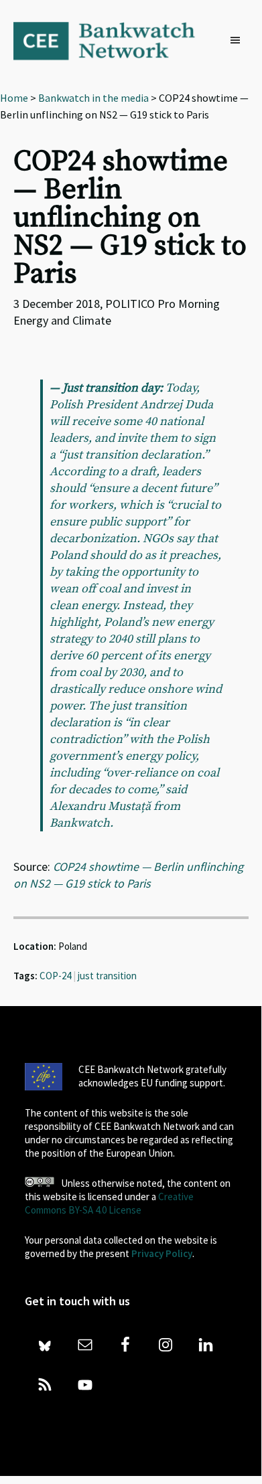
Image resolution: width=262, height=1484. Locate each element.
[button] (238, 40)
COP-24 (55, 975)
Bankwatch (113, 40)
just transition (107, 975)
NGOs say (168, 538)
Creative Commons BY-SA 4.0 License (109, 1203)
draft (143, 471)
